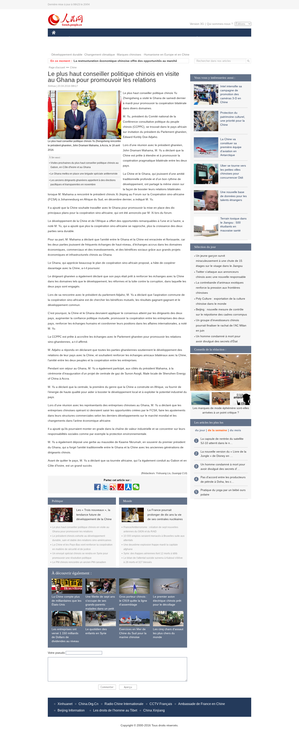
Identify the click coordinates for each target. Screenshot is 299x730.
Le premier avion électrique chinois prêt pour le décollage (167, 600)
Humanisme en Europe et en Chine (166, 54)
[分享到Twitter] (105, 487)
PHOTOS (60, 46)
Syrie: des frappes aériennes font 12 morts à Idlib (150, 553)
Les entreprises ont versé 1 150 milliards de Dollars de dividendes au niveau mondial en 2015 (65, 637)
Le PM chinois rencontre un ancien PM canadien (79, 562)
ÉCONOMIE (77, 38)
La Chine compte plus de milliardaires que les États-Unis (66, 600)
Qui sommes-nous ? (220, 23)
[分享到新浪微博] (113, 487)
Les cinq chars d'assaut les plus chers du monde (168, 633)
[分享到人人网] (128, 487)
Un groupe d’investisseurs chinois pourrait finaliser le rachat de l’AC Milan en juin (221, 325)
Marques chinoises (129, 54)
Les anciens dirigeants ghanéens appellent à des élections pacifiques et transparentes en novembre (83, 182)
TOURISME (229, 38)
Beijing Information (71, 710)
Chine (73, 67)
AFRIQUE (113, 38)
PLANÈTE (195, 38)
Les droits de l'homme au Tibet (115, 710)
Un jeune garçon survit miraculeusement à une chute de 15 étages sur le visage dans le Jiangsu (219, 260)
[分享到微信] (136, 487)
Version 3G (197, 23)
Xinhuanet (65, 704)
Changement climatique (99, 54)
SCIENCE (131, 38)
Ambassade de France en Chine (201, 704)
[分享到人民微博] (120, 487)
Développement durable (66, 54)
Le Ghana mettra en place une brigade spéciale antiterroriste (84, 173)
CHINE (59, 38)
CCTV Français (161, 704)
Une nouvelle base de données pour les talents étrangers (233, 196)
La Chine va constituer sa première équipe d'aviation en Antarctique (230, 147)
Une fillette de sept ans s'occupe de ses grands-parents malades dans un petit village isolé (100, 604)
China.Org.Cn (88, 704)
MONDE (96, 38)
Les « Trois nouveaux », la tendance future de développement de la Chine (94, 514)
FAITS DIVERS (172, 38)
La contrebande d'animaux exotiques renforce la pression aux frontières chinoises (219, 287)
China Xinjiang (154, 710)
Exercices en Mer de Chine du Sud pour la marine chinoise (132, 633)
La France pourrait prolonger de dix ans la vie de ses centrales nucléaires (165, 514)
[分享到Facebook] (97, 487)
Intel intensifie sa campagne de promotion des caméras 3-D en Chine (231, 94)
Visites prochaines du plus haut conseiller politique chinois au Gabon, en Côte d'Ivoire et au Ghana (84, 165)
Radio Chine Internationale (124, 704)
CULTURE (150, 38)
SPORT (211, 38)
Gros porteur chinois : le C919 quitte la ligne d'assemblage (133, 600)
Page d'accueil (57, 67)
